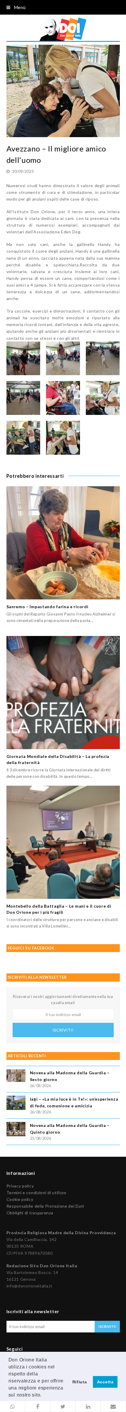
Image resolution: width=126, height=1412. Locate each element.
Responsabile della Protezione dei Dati (45, 1206)
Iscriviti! (63, 1029)
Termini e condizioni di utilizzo (36, 1192)
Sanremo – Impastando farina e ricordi (47, 606)
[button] (12, 1406)
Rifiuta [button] (79, 1382)
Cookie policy (19, 1199)
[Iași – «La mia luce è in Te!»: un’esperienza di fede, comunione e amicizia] (15, 1104)
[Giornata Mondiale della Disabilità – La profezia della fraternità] (63, 692)
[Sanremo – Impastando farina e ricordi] (63, 542)
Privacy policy (20, 1185)
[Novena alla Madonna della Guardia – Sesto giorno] (15, 1076)
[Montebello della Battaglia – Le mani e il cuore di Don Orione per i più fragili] (63, 842)
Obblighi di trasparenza (29, 1212)
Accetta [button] (105, 1382)
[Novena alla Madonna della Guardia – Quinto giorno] (15, 1130)
